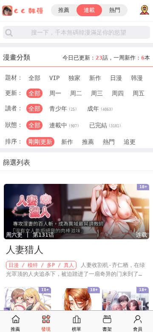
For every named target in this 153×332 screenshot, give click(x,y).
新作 (95, 77)
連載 (89, 10)
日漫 (116, 77)
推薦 (63, 10)
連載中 (64, 125)
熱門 (114, 10)
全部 (34, 77)
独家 (74, 77)
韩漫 (137, 77)
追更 (130, 141)
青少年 (63, 108)
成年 (100, 108)
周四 (118, 93)
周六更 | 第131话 (30, 235)
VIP (54, 77)
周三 (97, 93)
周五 (138, 93)
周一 (55, 93)
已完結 (105, 125)
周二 (76, 93)
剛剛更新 (40, 141)
